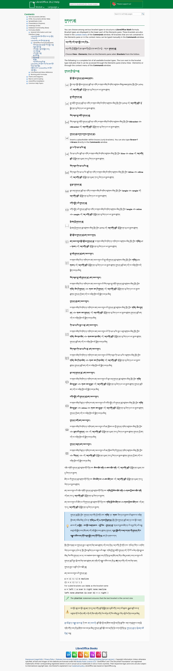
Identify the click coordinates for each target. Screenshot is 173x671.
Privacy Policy (49, 659)
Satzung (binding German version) (101, 659)
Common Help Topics (36, 83)
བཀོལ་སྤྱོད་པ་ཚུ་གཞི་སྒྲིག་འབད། (41, 49)
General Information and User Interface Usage (40, 33)
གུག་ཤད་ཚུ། (36, 57)
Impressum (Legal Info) (34, 659)
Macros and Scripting (36, 79)
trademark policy (78, 666)
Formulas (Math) (34, 30)
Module (39, 7)
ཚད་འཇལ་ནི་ (92, 623)
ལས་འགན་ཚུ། (36, 51)
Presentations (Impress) (37, 23)
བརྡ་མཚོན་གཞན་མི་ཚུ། (39, 62)
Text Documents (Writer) (37, 17)
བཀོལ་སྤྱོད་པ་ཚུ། (37, 53)
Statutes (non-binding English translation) (71, 659)
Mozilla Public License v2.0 (86, 661)
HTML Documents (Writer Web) (39, 19)
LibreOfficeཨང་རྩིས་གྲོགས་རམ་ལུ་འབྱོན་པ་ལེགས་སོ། (42, 37)
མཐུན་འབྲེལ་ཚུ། (37, 47)
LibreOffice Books (87, 648)
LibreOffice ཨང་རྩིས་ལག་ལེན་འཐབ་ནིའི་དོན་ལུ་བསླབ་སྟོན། (42, 65)
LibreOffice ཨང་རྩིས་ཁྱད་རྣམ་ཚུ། (40, 40)
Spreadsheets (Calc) (35, 21)
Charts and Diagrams (36, 77)
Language (52, 7)
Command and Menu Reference (42, 72)
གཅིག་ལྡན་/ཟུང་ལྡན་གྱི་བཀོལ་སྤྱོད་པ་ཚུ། (43, 45)
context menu (81, 34)
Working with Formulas (39, 74)
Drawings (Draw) (34, 25)
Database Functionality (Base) (39, 28)
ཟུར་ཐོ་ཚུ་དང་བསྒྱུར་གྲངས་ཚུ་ (73, 623)
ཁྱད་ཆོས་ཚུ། (36, 55)
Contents (29, 14)
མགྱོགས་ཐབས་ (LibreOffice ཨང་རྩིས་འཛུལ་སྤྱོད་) (41, 69)
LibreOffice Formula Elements (43, 43)
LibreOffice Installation (36, 81)
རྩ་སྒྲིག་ (35, 60)
